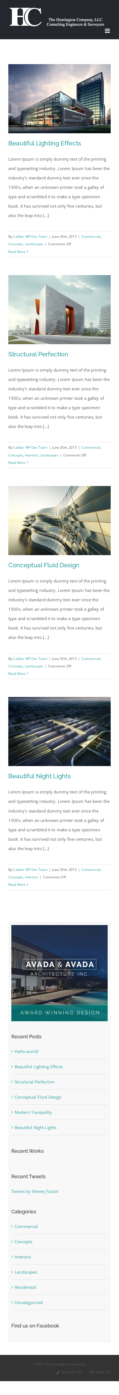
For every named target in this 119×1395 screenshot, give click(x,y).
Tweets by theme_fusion (34, 1191)
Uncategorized (29, 1302)
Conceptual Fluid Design (43, 565)
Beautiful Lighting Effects (44, 143)
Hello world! (26, 1051)
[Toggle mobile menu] (108, 31)
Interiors (31, 455)
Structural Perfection (38, 354)
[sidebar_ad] (59, 927)
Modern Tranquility (33, 1112)
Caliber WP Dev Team (30, 236)
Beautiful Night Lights (39, 776)
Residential (25, 1287)
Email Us (102, 1372)
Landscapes (34, 244)
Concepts (15, 244)
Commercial (91, 236)
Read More (16, 251)
